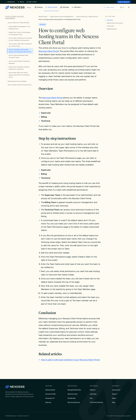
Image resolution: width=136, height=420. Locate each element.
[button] (77, 7)
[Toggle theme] (129, 7)
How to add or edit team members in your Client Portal (20, 45)
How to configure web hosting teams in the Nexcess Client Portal (20, 51)
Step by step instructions (115, 23)
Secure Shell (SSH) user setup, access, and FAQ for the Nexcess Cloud (19, 75)
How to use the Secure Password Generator (19, 62)
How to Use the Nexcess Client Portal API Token (18, 56)
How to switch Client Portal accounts (19, 85)
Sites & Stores (43, 16)
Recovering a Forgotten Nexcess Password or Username (19, 68)
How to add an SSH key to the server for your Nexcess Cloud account (20, 39)
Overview (110, 20)
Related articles (112, 29)
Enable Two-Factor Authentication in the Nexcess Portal (20, 33)
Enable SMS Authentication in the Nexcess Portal (19, 28)
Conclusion (110, 26)
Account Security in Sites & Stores (18, 23)
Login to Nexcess (123, 2)
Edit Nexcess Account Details (17, 81)
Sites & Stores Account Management (61, 16)
